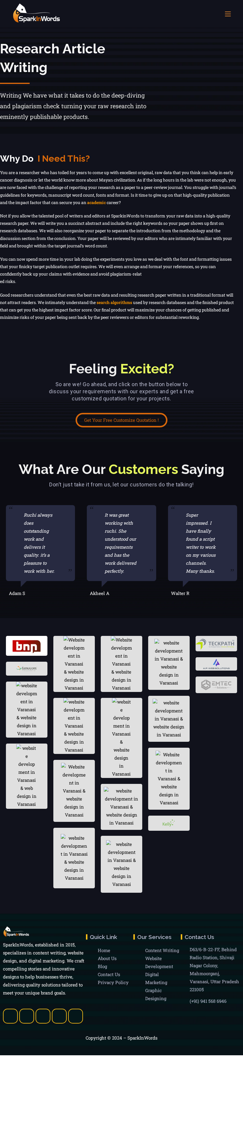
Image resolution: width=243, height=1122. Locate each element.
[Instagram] (75, 1016)
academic (96, 202)
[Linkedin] (43, 1016)
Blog (102, 966)
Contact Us (109, 974)
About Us (107, 958)
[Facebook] (10, 1016)
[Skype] (59, 1016)
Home (104, 950)
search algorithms (114, 302)
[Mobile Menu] (228, 14)
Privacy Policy (113, 982)
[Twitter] (26, 1016)
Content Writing (162, 950)
